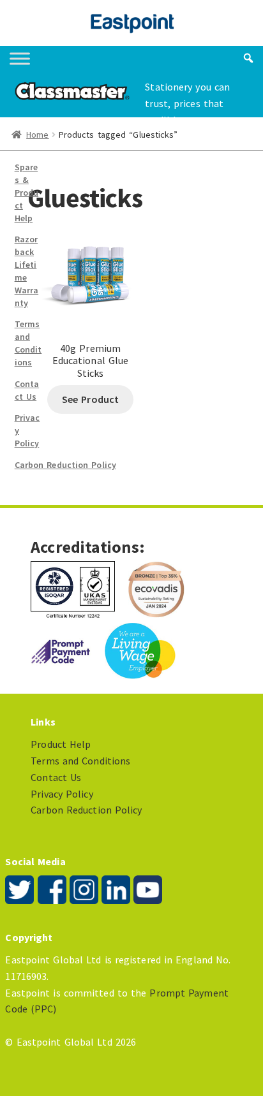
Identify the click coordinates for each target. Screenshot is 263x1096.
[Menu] (20, 58)
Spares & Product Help (27, 192)
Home (37, 134)
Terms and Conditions (28, 342)
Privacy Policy (62, 793)
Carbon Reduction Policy (65, 465)
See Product (90, 399)
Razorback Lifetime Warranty (27, 270)
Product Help (61, 744)
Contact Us (27, 390)
